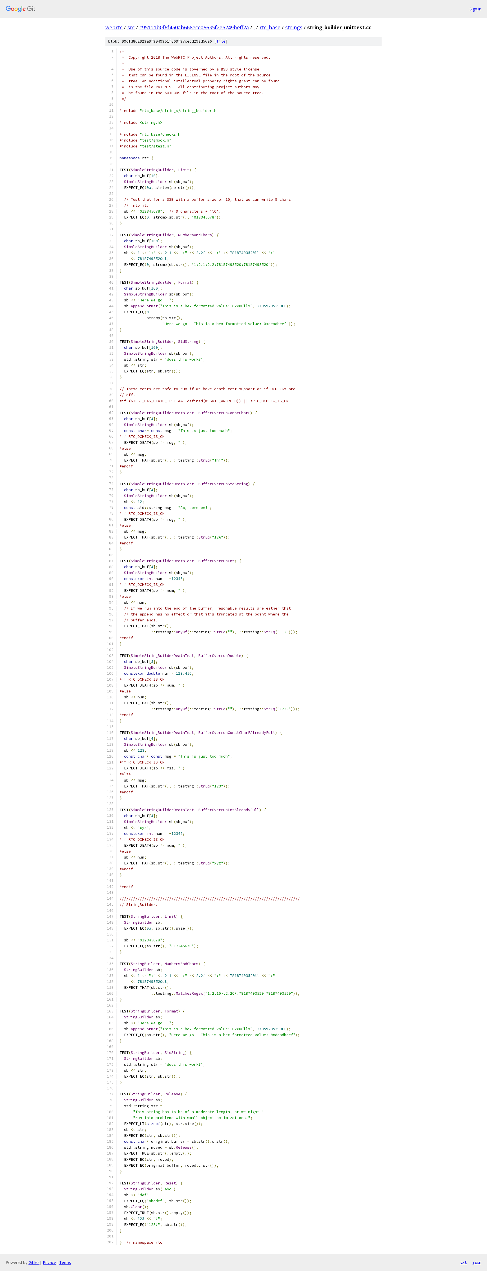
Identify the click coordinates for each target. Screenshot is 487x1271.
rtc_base (270, 27)
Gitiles (33, 1262)
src (131, 27)
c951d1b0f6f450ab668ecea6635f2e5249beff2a (194, 27)
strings (293, 27)
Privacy (49, 1262)
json (476, 1262)
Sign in (475, 9)
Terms (65, 1262)
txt (463, 1262)
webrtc (114, 27)
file (220, 41)
